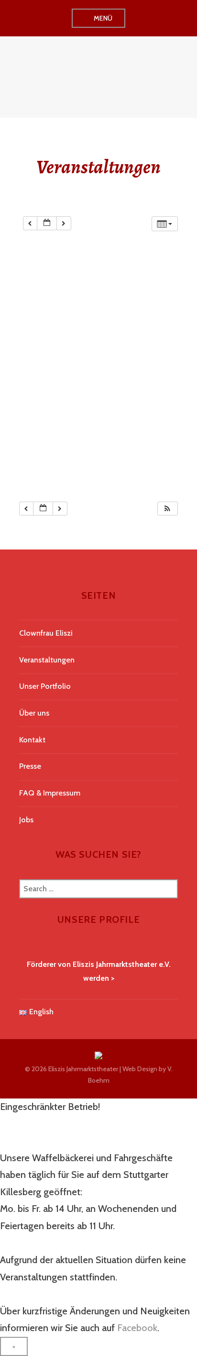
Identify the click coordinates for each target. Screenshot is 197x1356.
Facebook (137, 1328)
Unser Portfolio (45, 686)
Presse (30, 766)
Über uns (34, 712)
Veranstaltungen (47, 659)
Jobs (26, 819)
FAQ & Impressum (49, 792)
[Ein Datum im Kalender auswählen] (47, 223)
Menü (103, 18)
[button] (167, 508)
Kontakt (32, 739)
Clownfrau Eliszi (46, 633)
